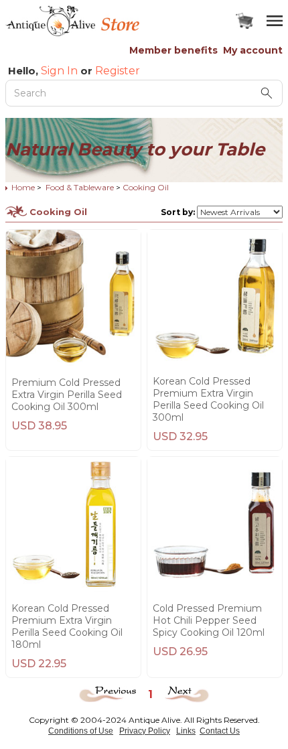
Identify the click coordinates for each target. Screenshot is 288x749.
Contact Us (220, 731)
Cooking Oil (146, 187)
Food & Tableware (80, 187)
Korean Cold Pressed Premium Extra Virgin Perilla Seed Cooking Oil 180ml (67, 626)
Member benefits (173, 50)
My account (253, 50)
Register (117, 70)
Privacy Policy (144, 731)
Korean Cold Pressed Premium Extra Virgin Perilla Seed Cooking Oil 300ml (208, 399)
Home (23, 187)
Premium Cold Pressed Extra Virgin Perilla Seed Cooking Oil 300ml (66, 395)
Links (186, 731)
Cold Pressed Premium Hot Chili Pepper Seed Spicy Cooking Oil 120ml (209, 620)
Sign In (59, 70)
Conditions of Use (80, 731)
